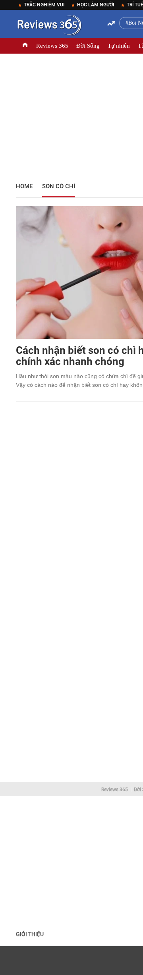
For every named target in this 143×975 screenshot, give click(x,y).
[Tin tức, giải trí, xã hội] (49, 27)
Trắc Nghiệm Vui (44, 5)
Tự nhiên (119, 45)
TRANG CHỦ (25, 46)
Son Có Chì (58, 186)
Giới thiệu (30, 934)
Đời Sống (88, 45)
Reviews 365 (52, 45)
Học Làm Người (95, 5)
